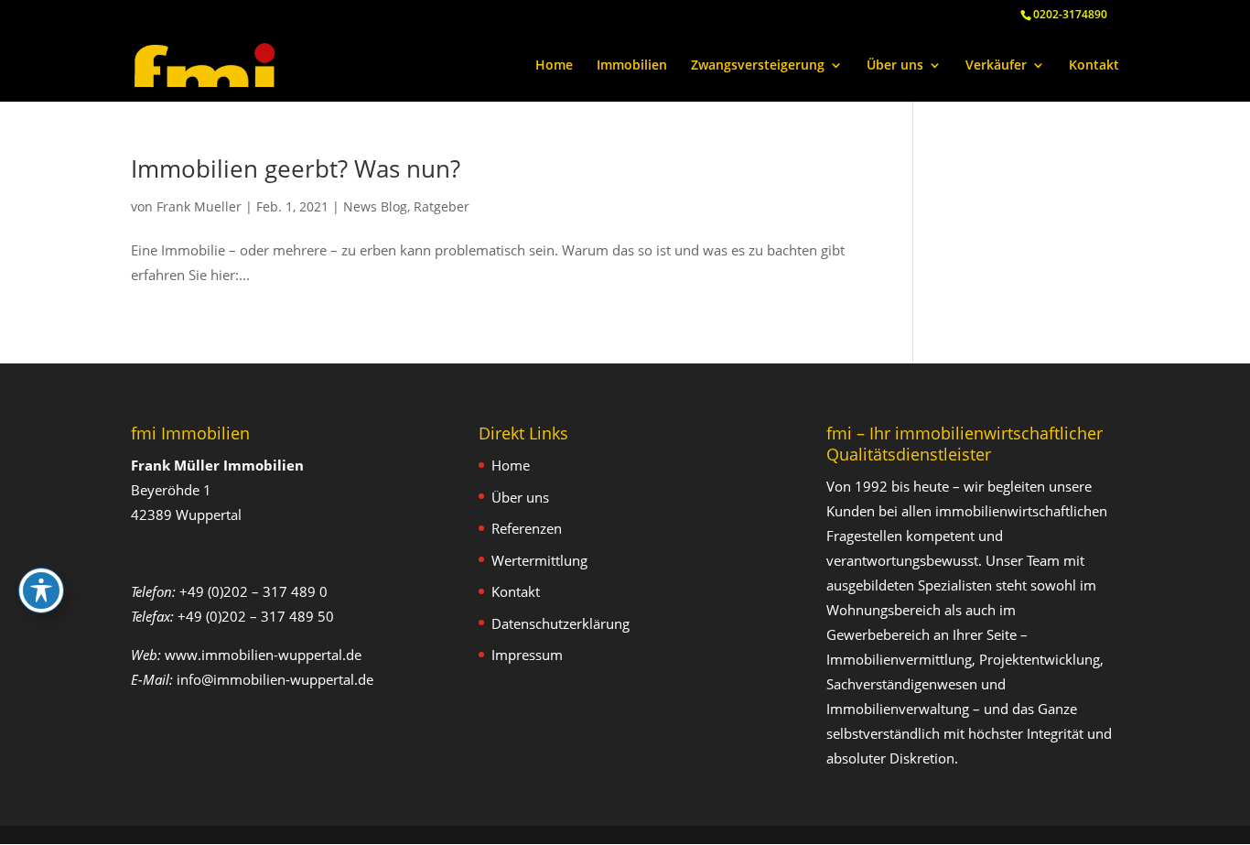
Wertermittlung (539, 560)
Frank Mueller (199, 206)
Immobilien (632, 66)
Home (554, 66)
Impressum (527, 654)
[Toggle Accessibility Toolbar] (41, 590)
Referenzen (526, 528)
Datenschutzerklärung (560, 623)
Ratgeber (441, 206)
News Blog (375, 206)
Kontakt (1094, 66)
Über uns (895, 66)
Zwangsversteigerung (757, 66)
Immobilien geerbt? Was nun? (295, 168)
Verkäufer (996, 66)
